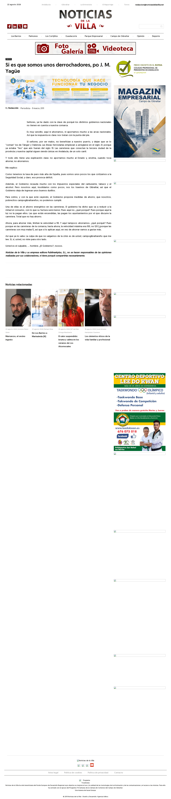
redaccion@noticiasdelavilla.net (149, 5)
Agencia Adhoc (102, 796)
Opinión (140, 36)
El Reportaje (108, 5)
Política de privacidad (98, 773)
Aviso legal (53, 773)
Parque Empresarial (94, 36)
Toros (126, 5)
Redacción (13, 108)
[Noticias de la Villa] (85, 19)
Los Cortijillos (51, 36)
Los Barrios (16, 36)
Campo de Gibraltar (119, 36)
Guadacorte (71, 36)
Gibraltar (65, 5)
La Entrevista (86, 5)
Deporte (156, 36)
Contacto (118, 773)
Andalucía (46, 5)
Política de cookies (73, 773)
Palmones (33, 36)
